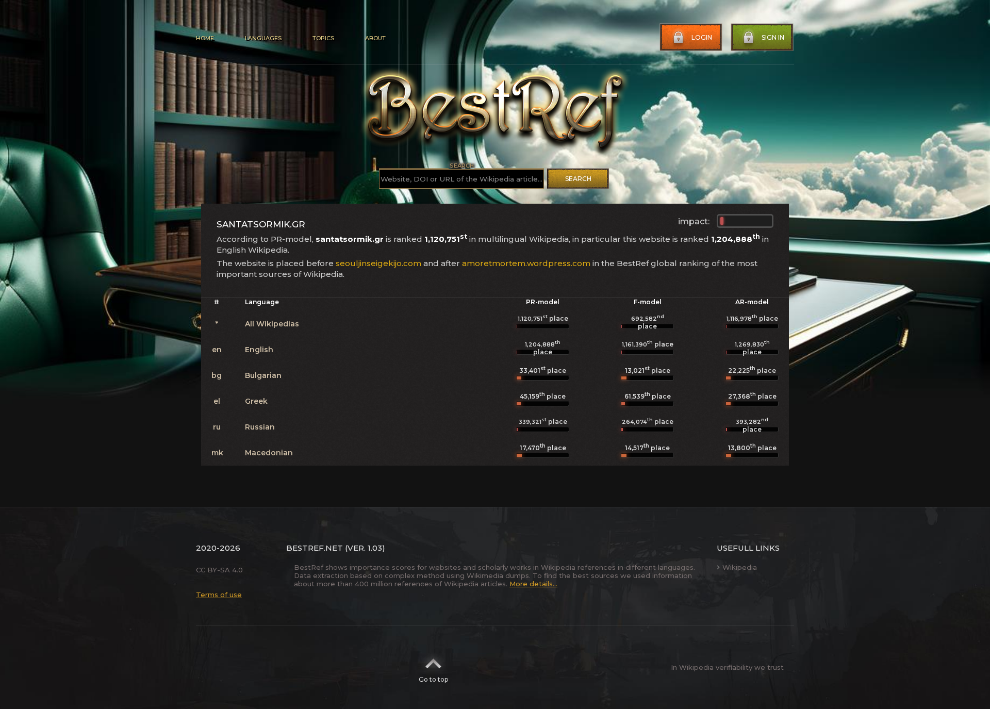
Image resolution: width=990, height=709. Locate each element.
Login (701, 37)
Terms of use (219, 594)
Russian (260, 427)
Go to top (433, 679)
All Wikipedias (272, 323)
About (375, 38)
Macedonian (269, 452)
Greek (256, 401)
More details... (533, 584)
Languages (263, 38)
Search (578, 179)
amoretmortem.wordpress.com (526, 263)
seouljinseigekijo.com (378, 263)
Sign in (773, 37)
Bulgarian (263, 375)
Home (205, 38)
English (259, 349)
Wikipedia (739, 567)
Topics (323, 38)
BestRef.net (314, 548)
